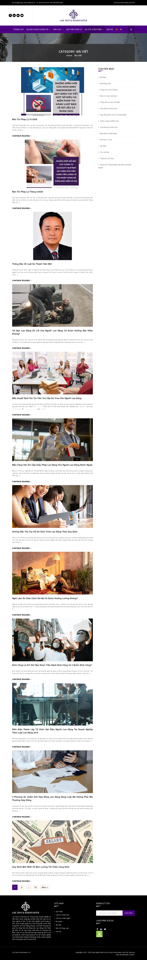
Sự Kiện (103, 146)
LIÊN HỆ (109, 29)
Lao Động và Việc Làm (109, 127)
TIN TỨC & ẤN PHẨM (92, 29)
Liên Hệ (58, 931)
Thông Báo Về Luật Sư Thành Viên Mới (32, 263)
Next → (45, 887)
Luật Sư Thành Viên (62, 915)
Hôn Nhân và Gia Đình (108, 108)
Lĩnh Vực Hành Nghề (63, 918)
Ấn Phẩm (59, 921)
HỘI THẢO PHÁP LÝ (74, 29)
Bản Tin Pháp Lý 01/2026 (24, 119)
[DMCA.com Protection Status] (99, 934)
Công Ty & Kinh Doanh (109, 89)
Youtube (22, 15)
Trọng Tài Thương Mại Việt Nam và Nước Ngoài (114, 166)
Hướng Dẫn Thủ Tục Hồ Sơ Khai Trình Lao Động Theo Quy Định (44, 531)
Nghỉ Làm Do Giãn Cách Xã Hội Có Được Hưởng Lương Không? (45, 598)
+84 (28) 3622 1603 (56, 3)
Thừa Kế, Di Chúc (107, 158)
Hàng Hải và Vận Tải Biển (110, 102)
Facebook (10, 15)
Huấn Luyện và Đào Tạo (109, 121)
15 (35, 887)
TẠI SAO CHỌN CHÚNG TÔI (37, 29)
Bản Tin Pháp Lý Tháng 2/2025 (27, 191)
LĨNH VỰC (57, 29)
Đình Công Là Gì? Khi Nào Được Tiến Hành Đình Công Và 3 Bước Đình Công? (52, 665)
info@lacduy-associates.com (24, 3)
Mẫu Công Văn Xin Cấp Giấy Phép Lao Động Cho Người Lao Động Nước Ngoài (52, 464)
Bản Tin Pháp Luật (62, 928)
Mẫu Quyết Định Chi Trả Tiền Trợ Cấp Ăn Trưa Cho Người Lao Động (47, 398)
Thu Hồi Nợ (104, 152)
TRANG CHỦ (18, 29)
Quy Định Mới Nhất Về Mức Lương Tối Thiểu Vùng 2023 (40, 866)
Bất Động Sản (105, 83)
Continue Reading (21, 136)
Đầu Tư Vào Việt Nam (108, 96)
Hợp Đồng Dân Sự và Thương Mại (113, 114)
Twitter (18, 15)
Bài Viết (58, 925)
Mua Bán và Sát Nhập (108, 133)
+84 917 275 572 (43, 3)
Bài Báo (103, 77)
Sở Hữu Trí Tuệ (106, 139)
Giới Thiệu (59, 912)
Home (69, 55)
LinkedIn (14, 15)
